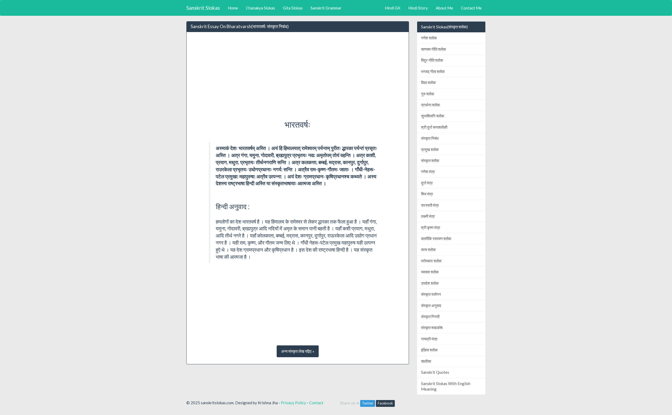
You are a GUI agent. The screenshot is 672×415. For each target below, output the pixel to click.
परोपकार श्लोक (431, 260)
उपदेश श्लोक (430, 283)
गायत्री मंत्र (429, 338)
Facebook (385, 403)
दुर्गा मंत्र (427, 182)
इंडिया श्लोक (429, 349)
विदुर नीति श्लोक (432, 60)
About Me (444, 8)
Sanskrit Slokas (203, 8)
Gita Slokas (293, 8)
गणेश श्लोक (429, 37)
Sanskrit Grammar (326, 8)
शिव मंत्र (427, 193)
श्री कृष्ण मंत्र (430, 227)
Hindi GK (392, 8)
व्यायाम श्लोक (430, 271)
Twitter (367, 403)
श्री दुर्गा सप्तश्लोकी (434, 127)
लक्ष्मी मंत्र (428, 216)
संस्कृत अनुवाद (431, 305)
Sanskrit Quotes (435, 372)
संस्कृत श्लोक (430, 160)
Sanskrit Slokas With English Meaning (445, 386)
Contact (316, 402)
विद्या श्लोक (428, 82)
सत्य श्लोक (428, 249)
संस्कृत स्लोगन (431, 294)
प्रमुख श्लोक (430, 149)
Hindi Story (418, 8)
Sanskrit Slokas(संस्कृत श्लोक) (444, 26)
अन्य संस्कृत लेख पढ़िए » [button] (297, 351)
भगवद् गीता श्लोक (433, 71)
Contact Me (471, 8)
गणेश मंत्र (428, 171)
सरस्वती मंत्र (430, 205)
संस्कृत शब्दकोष (432, 327)
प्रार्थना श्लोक (430, 104)
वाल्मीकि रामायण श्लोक (436, 238)
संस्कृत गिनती (430, 316)
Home (233, 8)
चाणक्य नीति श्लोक (433, 49)
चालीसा (426, 361)
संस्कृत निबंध (430, 138)
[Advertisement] (298, 74)
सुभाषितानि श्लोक (432, 115)
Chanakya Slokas (260, 8)
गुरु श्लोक (427, 93)
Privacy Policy (293, 402)
